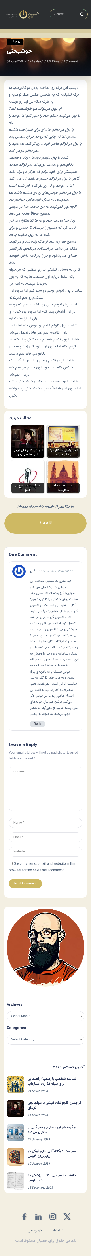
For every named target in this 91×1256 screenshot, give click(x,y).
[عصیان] (22, 14)
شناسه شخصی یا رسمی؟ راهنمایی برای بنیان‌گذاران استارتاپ (52, 1081)
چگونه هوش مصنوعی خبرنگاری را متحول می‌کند (52, 1130)
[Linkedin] (38, 1216)
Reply (38, 724)
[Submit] (81, 14)
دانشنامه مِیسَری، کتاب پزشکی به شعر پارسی (52, 1178)
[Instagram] (53, 1216)
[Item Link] (15, 1084)
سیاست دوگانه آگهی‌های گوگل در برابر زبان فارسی (52, 1154)
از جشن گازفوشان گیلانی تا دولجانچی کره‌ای (54, 1105)
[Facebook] (24, 1216)
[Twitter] (67, 1216)
